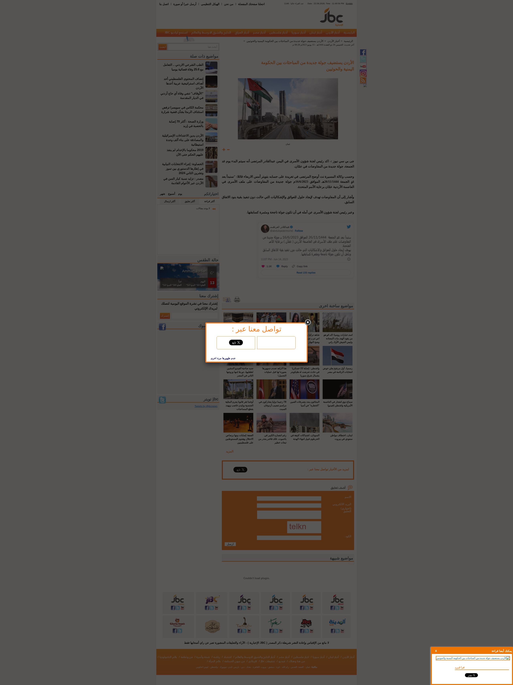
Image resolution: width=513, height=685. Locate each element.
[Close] (307, 322)
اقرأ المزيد (460, 667)
